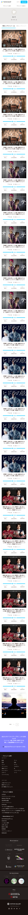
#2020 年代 (4, 821)
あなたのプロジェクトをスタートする (15, 746)
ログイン (18, 1)
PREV (10, 724)
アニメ (3, 764)
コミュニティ (5, 766)
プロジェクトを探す (7, 5)
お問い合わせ (5, 825)
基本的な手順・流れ (6, 798)
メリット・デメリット (6, 802)
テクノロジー (5, 770)
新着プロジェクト (6, 784)
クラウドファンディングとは (8, 796)
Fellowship (4, 804)
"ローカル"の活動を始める (8, 806)
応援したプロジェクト (8, 26)
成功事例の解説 (5, 800)
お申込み (4, 794)
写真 (3, 762)
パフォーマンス (17, 770)
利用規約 (4, 829)
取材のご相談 (5, 827)
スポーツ (4, 772)
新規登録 (24, 2)
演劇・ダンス (4, 768)
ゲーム (15, 764)
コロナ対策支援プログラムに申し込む (10, 812)
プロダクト (16, 766)
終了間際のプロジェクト (7, 787)
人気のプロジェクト (6, 782)
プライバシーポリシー (7, 831)
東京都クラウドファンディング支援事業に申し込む (13, 810)
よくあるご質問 (5, 823)
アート (15, 760)
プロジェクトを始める (21, 5)
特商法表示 (4, 833)
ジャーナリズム (5, 774)
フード (15, 772)
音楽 (15, 762)
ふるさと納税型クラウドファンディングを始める (13, 808)
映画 (3, 760)
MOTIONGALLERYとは (7, 819)
